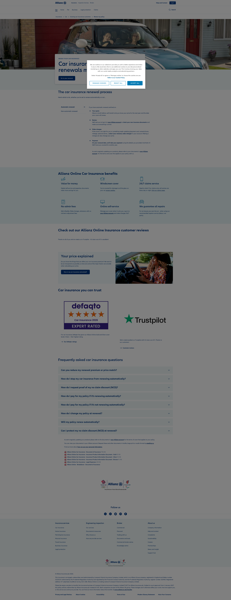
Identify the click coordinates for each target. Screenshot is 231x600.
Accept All (135, 83)
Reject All (118, 83)
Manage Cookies (99, 83)
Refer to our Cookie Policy (116, 78)
